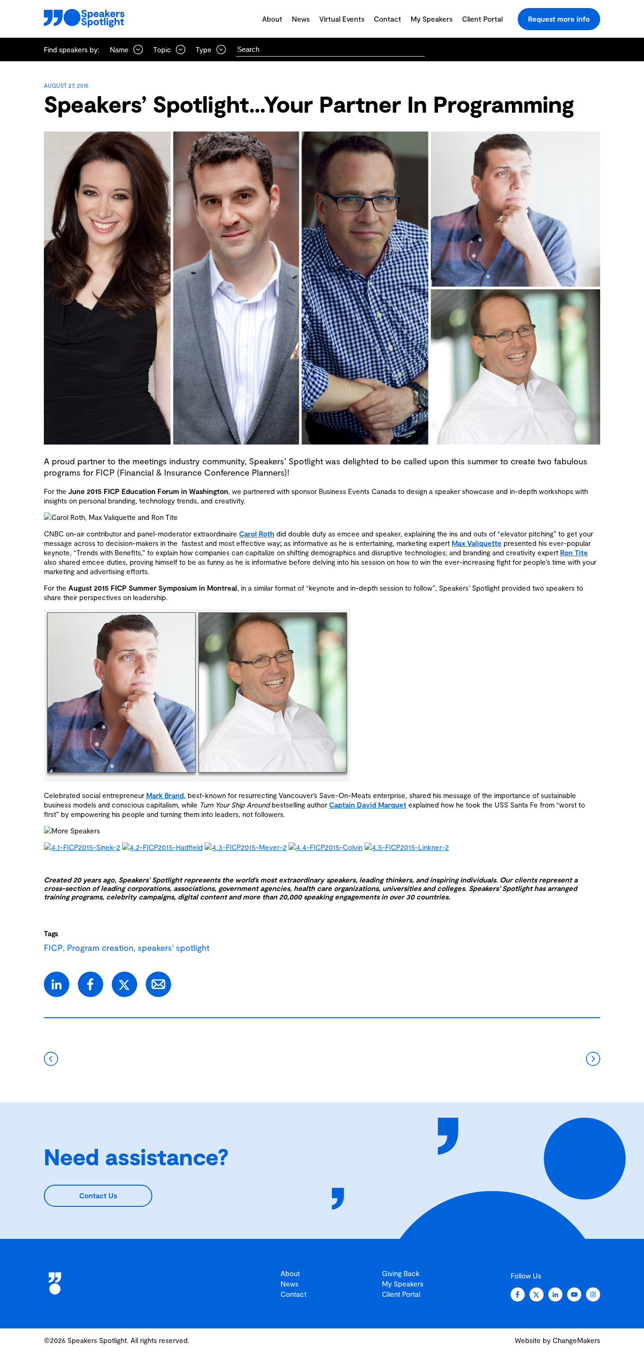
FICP (53, 947)
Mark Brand (165, 795)
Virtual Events (341, 19)
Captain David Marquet (367, 804)
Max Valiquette (477, 543)
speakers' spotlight (173, 947)
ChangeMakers (576, 1340)
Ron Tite (574, 552)
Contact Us (98, 1195)
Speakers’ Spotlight (150, 879)
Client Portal (482, 19)
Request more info (559, 19)
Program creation (100, 947)
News (301, 19)
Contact (387, 19)
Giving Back (401, 1273)
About (272, 19)
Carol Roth (256, 533)
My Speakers (432, 19)
